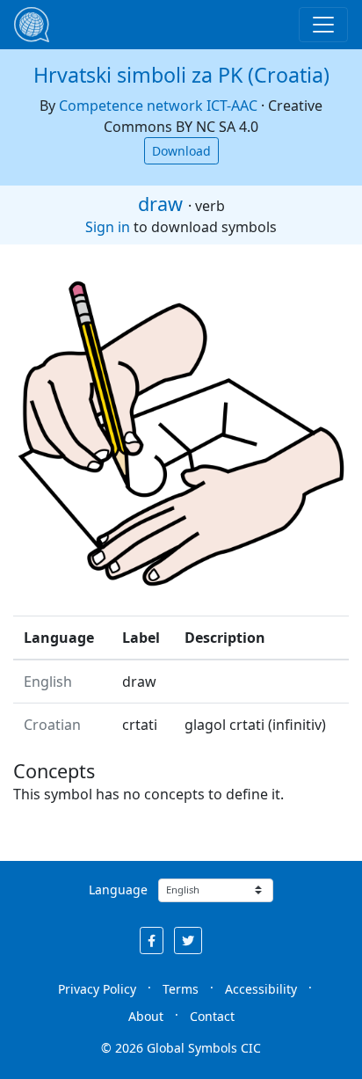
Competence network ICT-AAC (158, 105)
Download (181, 150)
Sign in (107, 227)
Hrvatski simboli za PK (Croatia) (181, 75)
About (145, 1016)
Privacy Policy (97, 989)
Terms (181, 989)
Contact (212, 1016)
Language (118, 889)
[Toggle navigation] (323, 24)
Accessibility (261, 989)
